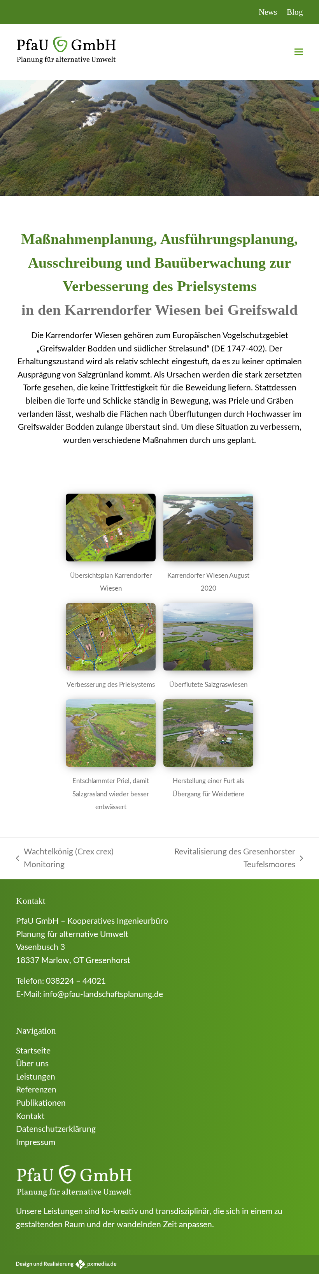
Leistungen (35, 1077)
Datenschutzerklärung (56, 1129)
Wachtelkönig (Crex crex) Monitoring (65, 860)
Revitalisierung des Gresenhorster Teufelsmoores (220, 860)
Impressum (35, 1142)
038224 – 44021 (76, 981)
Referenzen (36, 1090)
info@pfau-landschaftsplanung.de (103, 994)
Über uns (32, 1064)
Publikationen (41, 1103)
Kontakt (30, 1116)
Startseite (33, 1051)
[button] (298, 52)
